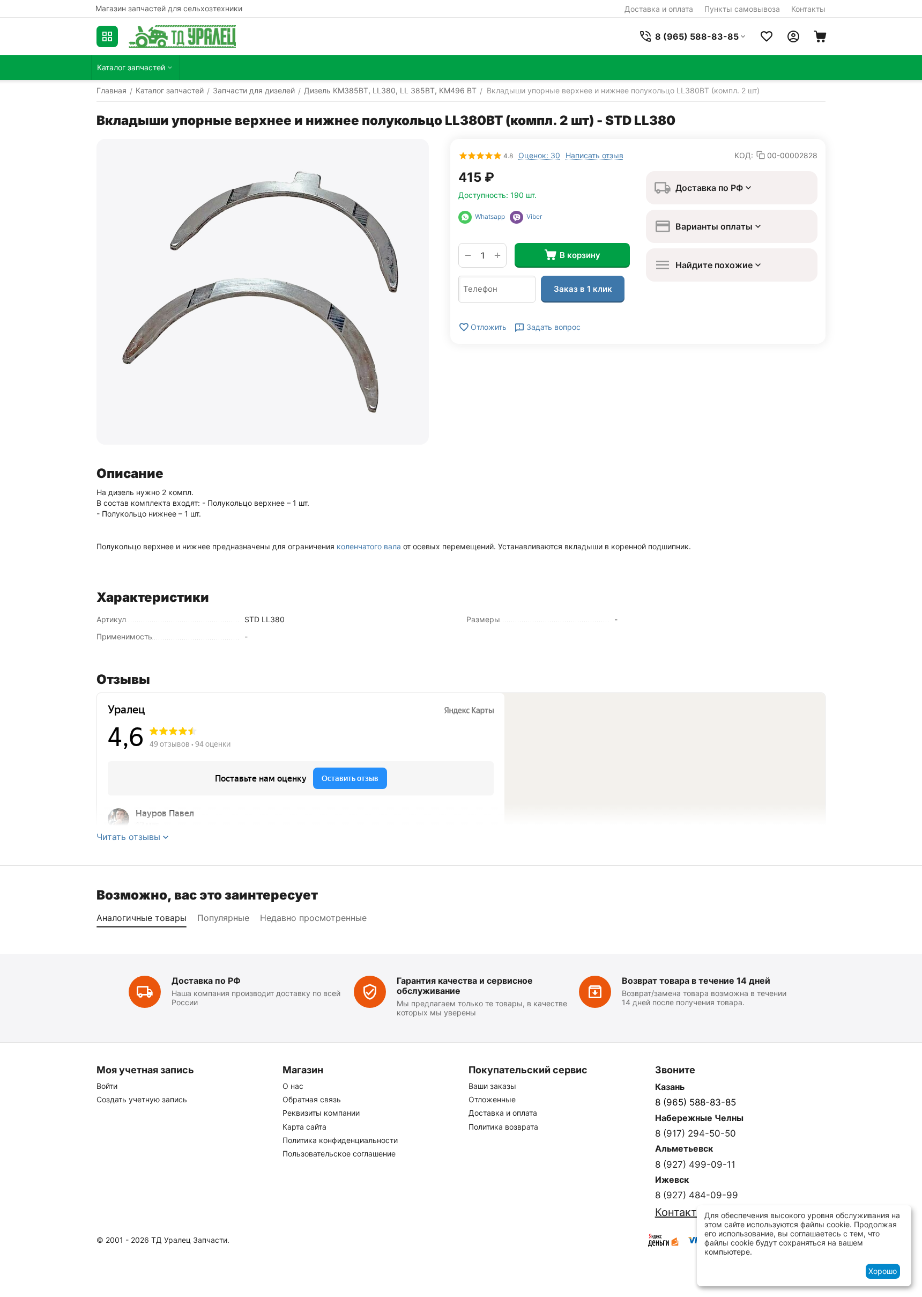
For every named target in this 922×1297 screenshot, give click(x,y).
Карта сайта (304, 1126)
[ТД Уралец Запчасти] (182, 36)
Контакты (808, 8)
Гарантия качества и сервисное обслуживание (465, 985)
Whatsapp (491, 216)
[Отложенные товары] (766, 36)
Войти (106, 1085)
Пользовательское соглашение (339, 1153)
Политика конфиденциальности (340, 1140)
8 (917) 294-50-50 (695, 1133)
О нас (292, 1085)
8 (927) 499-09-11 (695, 1164)
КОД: (743, 155)
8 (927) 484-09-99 (696, 1195)
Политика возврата (503, 1126)
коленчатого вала (369, 546)
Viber (532, 216)
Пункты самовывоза (742, 8)
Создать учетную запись (141, 1099)
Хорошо (882, 1271)
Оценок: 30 (539, 155)
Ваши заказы (492, 1085)
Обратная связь (311, 1099)
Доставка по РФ (206, 980)
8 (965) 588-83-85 (695, 1102)
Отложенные (492, 1099)
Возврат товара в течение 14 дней (696, 980)
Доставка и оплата (658, 8)
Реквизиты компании (321, 1112)
